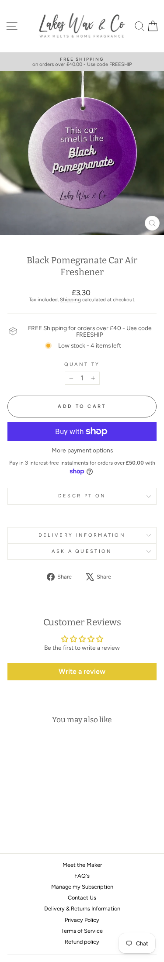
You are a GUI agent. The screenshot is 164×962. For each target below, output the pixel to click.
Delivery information (82, 535)
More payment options (82, 450)
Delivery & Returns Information (82, 908)
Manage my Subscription (82, 886)
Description (82, 496)
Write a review (82, 671)
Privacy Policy (82, 920)
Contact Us (82, 897)
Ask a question (82, 551)
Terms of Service (82, 931)
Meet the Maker (82, 865)
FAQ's (82, 875)
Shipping (70, 300)
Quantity (82, 364)
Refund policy (82, 941)
